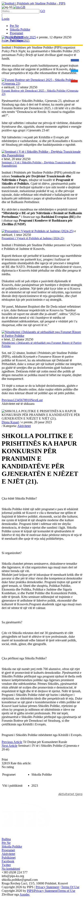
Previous (7, 400)
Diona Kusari (10, 422)
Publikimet (8, 857)
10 (29, 400)
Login (5, 18)
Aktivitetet (24, 426)
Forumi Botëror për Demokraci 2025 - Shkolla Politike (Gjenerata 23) (40, 92)
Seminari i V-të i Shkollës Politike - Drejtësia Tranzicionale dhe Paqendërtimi (39, 164)
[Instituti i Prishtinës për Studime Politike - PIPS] (33, 3)
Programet (8, 850)
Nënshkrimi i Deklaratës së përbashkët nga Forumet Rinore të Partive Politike (42, 344)
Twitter (6, 865)
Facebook (8, 861)
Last (40, 400)
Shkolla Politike (12, 846)
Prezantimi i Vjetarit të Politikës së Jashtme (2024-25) (33, 238)
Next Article (9, 745)
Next (34, 400)
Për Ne (6, 843)
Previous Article (12, 742)
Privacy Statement (47, 887)
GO (42, 11)
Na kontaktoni (11, 868)
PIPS (30, 890)
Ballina (6, 839)
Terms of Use (66, 890)
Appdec (25, 894)
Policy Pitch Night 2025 (16, 40)
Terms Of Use (70, 887)
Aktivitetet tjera (70, 794)
